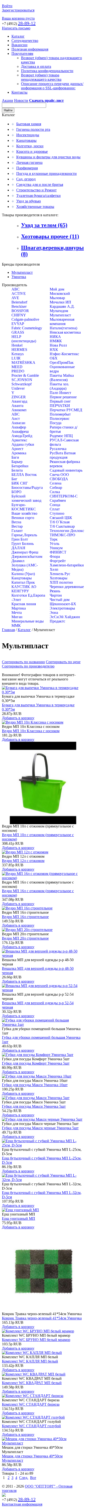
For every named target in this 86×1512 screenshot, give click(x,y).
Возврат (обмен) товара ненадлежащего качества (41, 77)
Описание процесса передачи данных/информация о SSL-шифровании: (52, 86)
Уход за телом (44, 225)
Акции (7, 100)
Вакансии (19, 45)
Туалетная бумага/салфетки (38, 196)
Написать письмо (16, 28)
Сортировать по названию (23, 662)
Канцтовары (26, 140)
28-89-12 (27, 23)
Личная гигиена (29, 162)
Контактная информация (22, 1504)
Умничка (18, 277)
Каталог (18, 36)
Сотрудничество (24, 41)
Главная (8, 630)
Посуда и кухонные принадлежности (46, 173)
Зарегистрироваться (18, 10)
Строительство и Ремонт (36, 190)
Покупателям (22, 53)
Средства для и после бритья (39, 185)
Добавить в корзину (18, 718)
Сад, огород (26, 179)
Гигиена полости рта (33, 129)
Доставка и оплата (36, 66)
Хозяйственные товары (35, 207)
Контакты (19, 92)
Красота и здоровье (32, 151)
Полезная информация (29, 49)
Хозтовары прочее (50, 236)
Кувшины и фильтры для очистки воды (48, 157)
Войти (7, 6)
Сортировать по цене (63, 662)
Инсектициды (27, 135)
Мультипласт (22, 272)
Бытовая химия (28, 124)
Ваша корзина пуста (18, 18)
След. (23, 1478)
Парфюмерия (27, 168)
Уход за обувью (28, 201)
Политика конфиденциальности (47, 71)
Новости (21, 100)
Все (33, 1478)
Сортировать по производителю (28, 666)
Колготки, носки (29, 146)
